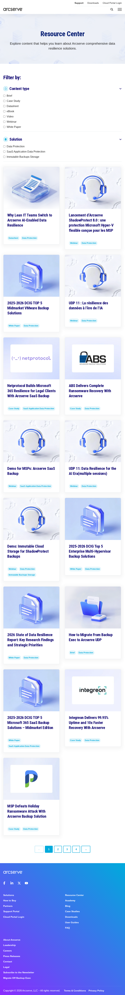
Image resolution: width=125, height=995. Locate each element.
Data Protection (16, 146)
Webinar (11, 121)
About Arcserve (11, 939)
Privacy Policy (96, 990)
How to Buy (9, 900)
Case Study (13, 100)
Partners (8, 906)
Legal (6, 967)
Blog (67, 906)
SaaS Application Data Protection (26, 151)
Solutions (8, 895)
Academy (70, 900)
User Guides (72, 922)
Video (10, 116)
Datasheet (13, 106)
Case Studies (72, 911)
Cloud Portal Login (112, 3)
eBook (10, 111)
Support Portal (11, 911)
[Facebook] (5, 883)
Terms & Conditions (75, 990)
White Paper (14, 126)
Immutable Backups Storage (23, 156)
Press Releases (11, 956)
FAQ (67, 927)
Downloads (93, 3)
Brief (9, 95)
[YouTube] (26, 883)
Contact (7, 961)
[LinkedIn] (12, 883)
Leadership (9, 945)
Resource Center (74, 895)
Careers (7, 950)
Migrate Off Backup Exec (17, 978)
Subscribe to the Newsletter (18, 972)
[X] (19, 883)
